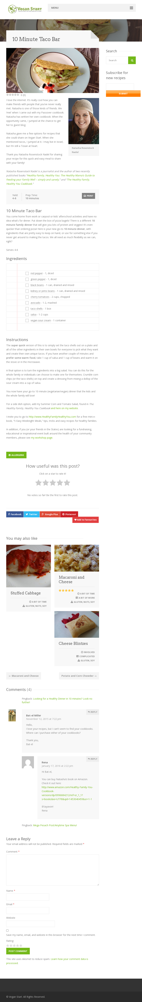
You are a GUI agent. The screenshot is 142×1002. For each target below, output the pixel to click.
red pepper (37, 273)
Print (89, 195)
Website (10, 917)
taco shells (37, 308)
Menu (55, 7)
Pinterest (70, 514)
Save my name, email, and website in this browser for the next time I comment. (50, 935)
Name (10, 890)
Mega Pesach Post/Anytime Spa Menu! (55, 825)
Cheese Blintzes (73, 643)
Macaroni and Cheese (72, 579)
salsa (33, 314)
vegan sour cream (41, 320)
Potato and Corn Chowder (79, 675)
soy (44, 605)
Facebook (16, 514)
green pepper (38, 279)
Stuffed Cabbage (26, 593)
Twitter (33, 514)
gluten (30, 605)
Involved (89, 652)
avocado (35, 302)
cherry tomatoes (40, 296)
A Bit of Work (87, 597)
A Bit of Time (39, 601)
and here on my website (64, 408)
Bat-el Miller (33, 715)
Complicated (87, 656)
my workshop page (41, 437)
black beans (37, 285)
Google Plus (51, 514)
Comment (13, 851)
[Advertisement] (124, 169)
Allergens (17, 455)
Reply (93, 711)
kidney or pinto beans (43, 291)
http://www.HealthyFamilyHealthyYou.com (52, 416)
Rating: (10, 940)
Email (10, 904)
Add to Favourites (87, 519)
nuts (38, 605)
